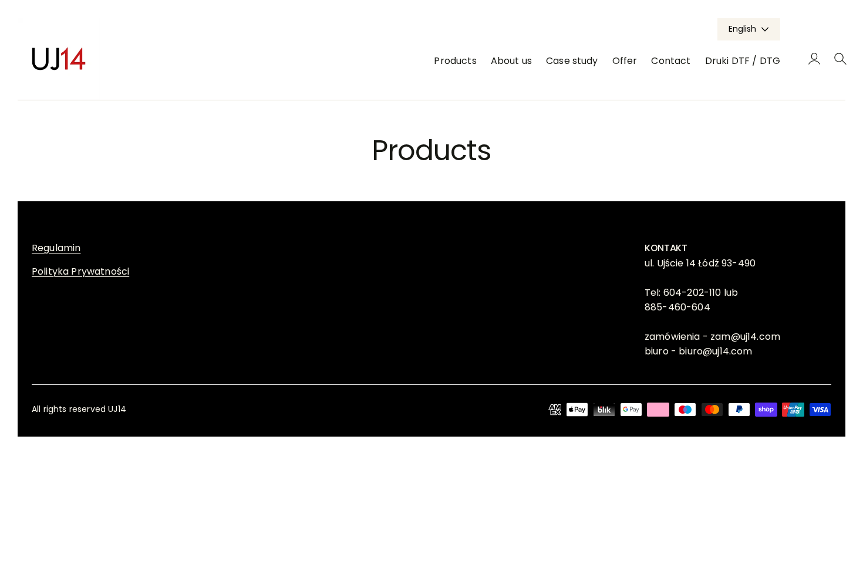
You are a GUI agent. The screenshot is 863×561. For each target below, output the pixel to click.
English (742, 29)
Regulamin (56, 248)
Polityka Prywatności (80, 271)
